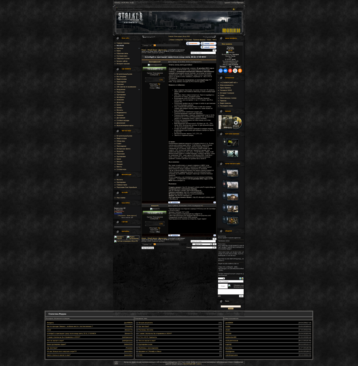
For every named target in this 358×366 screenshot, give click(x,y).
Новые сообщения (176, 40)
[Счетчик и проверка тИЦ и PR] (126, 241)
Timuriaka (128, 326)
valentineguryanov (231, 355)
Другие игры (163, 50)
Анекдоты (50, 323)
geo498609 (128, 323)
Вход (184, 36)
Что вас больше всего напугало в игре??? (62, 351)
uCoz (199, 364)
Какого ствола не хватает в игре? (58, 355)
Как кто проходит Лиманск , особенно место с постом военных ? (70, 326)
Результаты (122, 215)
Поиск (209, 40)
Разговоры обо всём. (146, 330)
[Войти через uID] (221, 71)
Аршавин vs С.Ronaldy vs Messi (150, 351)
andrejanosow (127, 337)
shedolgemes (230, 351)
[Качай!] (230, 130)
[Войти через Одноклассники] (240, 71)
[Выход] (237, 67)
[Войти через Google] (235, 70)
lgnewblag (228, 348)
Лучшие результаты (146, 323)
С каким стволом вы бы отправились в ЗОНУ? (63, 337)
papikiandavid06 (230, 337)
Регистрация (178, 36)
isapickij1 (228, 344)
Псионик (129, 348)
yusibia (227, 326)
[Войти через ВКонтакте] (225, 71)
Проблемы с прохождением (148, 348)
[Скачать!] (231, 147)
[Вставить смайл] (242, 278)
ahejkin (227, 330)
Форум (144, 50)
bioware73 (154, 205)
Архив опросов (131, 215)
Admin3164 (128, 344)
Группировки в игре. (146, 344)
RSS (188, 36)
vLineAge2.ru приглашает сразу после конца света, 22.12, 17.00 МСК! (163, 50)
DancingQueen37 (155, 62)
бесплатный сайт (189, 364)
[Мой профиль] (222, 67)
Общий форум (152, 50)
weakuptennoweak (231, 340)
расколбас (128, 351)
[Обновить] (240, 278)
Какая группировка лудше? (56, 344)
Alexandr (228, 333)
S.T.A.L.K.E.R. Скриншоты (148, 337)
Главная (171, 36)
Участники (188, 40)
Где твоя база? (52, 348)
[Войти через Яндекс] (230, 71)
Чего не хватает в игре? (55, 340)
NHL (141, 355)
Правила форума (199, 40)
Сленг (49, 330)
